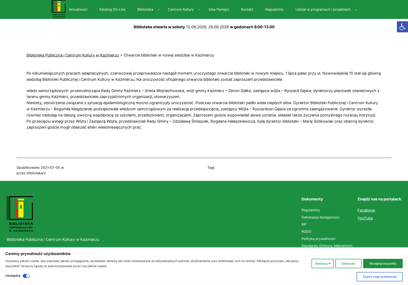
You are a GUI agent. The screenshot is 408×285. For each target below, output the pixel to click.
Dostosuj (321, 263)
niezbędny (13, 275)
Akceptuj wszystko (383, 263)
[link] (402, 26)
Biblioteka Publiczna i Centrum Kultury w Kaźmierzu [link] (53, 239)
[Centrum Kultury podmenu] (199, 10)
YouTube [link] (365, 218)
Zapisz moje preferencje (380, 276)
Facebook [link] (366, 210)
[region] (204, 266)
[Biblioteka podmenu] (158, 10)
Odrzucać (348, 263)
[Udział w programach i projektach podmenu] (356, 10)
